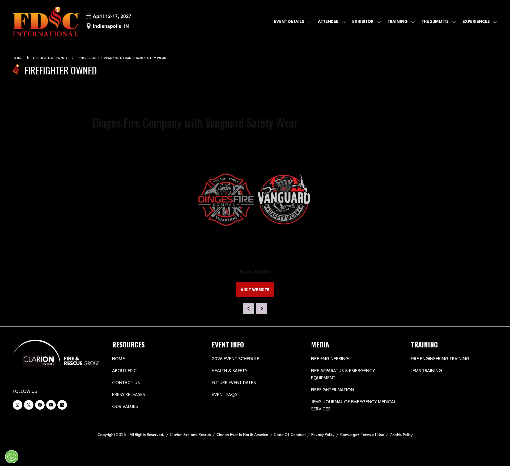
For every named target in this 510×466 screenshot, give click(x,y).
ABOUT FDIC (124, 371)
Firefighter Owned (50, 58)
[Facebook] (40, 405)
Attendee (328, 22)
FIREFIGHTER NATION (332, 390)
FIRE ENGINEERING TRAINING (440, 359)
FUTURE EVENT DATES (234, 383)
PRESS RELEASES (128, 395)
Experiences (476, 22)
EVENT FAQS (224, 395)
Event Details (289, 22)
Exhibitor (363, 22)
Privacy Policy (322, 435)
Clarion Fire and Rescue (190, 435)
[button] (255, 289)
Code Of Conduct (290, 435)
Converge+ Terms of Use (362, 435)
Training (398, 22)
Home (18, 58)
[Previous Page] (248, 308)
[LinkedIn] (62, 405)
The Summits (435, 22)
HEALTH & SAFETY (230, 371)
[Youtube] (51, 405)
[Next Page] (261, 308)
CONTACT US (126, 383)
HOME (118, 359)
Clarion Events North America (242, 435)
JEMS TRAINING (426, 371)
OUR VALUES (125, 407)
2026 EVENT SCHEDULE (235, 359)
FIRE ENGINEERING (330, 359)
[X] (28, 405)
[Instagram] (17, 405)
